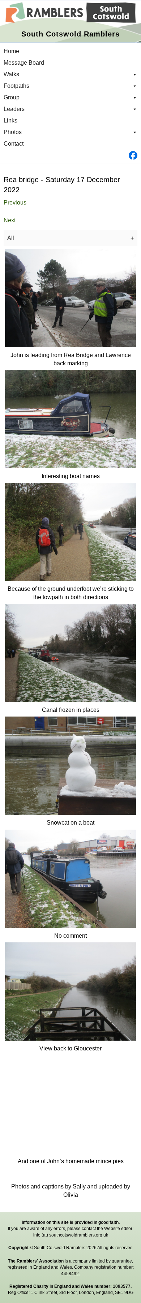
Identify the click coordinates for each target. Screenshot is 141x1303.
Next (10, 220)
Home (11, 51)
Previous (15, 202)
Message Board (24, 63)
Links (10, 120)
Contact (14, 144)
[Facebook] (70, 155)
